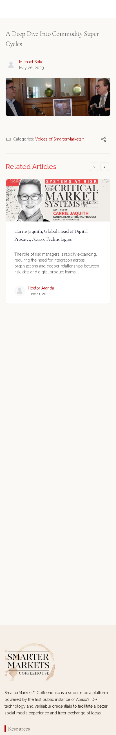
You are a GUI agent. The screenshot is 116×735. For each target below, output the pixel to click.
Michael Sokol (32, 62)
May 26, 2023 (31, 67)
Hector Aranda (41, 288)
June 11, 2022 (39, 294)
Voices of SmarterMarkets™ (59, 139)
